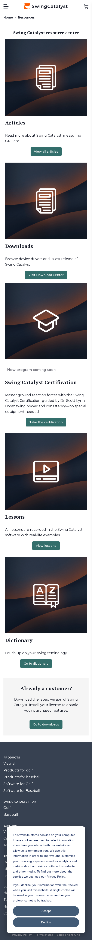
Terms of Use (44, 934)
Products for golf (18, 770)
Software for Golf (18, 784)
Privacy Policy (22, 934)
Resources (26, 17)
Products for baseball (21, 777)
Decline (46, 922)
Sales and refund (68, 934)
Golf (7, 808)
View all (9, 763)
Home (8, 17)
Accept (46, 911)
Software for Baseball (21, 791)
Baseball (10, 815)
